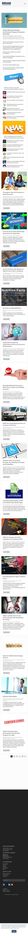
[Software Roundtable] (14, 685)
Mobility (4, 311)
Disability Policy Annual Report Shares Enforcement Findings (15, 141)
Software (4, 274)
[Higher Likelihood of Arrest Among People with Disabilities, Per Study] (14, 605)
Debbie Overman (7, 196)
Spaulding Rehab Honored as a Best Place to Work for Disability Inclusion (13, 387)
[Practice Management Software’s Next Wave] (4, 158)
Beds (17, 273)
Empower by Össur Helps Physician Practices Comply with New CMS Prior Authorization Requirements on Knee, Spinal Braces (13, 48)
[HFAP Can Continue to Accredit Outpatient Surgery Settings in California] (14, 79)
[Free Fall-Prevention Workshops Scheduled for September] (14, 220)
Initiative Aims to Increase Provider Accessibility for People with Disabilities (14, 462)
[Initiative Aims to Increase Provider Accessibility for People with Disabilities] (14, 450)
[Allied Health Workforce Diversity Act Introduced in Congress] (4, 105)
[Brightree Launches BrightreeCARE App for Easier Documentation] (4, 162)
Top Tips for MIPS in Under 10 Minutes (15, 100)
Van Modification (9, 428)
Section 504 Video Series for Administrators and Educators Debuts (15, 109)
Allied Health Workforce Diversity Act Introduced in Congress (15, 105)
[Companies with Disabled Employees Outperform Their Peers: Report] (4, 145)
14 (22, 756)
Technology (21, 197)
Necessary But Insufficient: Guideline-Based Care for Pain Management (13, 68)
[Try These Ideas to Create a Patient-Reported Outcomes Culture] (4, 96)
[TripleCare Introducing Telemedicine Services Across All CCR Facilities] (14, 331)
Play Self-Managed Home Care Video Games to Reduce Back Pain (15, 166)
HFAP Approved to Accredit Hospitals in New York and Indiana (16, 117)
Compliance (21, 196)
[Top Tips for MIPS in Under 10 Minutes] (4, 101)
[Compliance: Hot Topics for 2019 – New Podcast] (4, 153)
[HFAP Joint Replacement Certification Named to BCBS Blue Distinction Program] (14, 127)
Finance (22, 698)
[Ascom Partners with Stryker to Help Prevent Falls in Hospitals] (14, 258)
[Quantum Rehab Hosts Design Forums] (14, 645)
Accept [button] (14, 931)
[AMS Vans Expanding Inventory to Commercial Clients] (14, 413)
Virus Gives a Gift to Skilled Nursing (11, 65)
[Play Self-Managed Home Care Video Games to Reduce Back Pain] (4, 166)
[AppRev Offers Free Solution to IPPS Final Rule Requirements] (4, 149)
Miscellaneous (9, 197)
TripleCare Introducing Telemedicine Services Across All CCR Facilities (14, 344)
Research (13, 581)
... (19, 756)
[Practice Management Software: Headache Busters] (4, 113)
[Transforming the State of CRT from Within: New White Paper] (14, 489)
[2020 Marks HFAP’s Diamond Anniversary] (4, 92)
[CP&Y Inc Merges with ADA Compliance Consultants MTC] (14, 526)
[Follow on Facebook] (4, 885)
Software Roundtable (10, 696)
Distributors (23, 427)
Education (5, 197)
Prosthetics (10, 738)
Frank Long (6, 310)
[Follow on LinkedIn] (9, 885)
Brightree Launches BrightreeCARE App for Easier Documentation (16, 162)
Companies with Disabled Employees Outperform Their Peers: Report (15, 145)
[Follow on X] (7, 885)
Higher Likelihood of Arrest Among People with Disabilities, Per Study (13, 617)
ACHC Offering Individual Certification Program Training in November (14, 32)
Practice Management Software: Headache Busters (14, 113)
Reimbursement (15, 197)
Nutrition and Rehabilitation (12, 308)
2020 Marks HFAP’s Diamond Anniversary (16, 92)
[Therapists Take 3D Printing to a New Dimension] (14, 181)
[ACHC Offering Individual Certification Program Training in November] (14, 20)
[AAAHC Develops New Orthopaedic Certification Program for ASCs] (14, 721)
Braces (17, 196)
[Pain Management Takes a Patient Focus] (14, 565)
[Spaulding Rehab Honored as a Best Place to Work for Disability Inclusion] (14, 373)
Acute (17, 348)
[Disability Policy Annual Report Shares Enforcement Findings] (4, 141)
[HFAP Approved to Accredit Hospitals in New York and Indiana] (4, 117)
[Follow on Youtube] (12, 885)
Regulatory (10, 699)
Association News (19, 737)
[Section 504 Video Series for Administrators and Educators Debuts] (4, 109)
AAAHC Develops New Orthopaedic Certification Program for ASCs (11, 733)
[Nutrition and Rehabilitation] (14, 297)
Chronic (19, 580)
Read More (6, 208)
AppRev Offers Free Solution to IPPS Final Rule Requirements (15, 149)
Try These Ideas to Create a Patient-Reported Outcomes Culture (15, 97)
